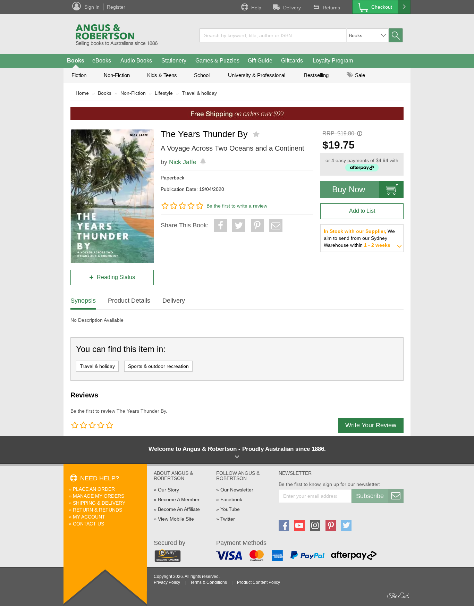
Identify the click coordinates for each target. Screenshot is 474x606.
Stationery (173, 61)
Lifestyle (164, 93)
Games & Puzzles (217, 61)
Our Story (168, 490)
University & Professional (256, 75)
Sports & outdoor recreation (158, 366)
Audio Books (136, 61)
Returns (331, 7)
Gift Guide (260, 61)
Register (116, 7)
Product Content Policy (258, 582)
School (202, 75)
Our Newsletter (236, 490)
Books (75, 61)
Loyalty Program (333, 61)
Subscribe (370, 496)
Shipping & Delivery (99, 503)
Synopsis (83, 300)
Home (82, 93)
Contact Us (88, 524)
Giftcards (292, 61)
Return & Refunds (97, 510)
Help (256, 7)
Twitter (227, 519)
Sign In (92, 7)
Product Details (129, 300)
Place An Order (94, 489)
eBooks (101, 61)
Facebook (231, 499)
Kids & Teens (162, 75)
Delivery (292, 7)
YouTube (230, 509)
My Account (89, 517)
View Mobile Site (176, 519)
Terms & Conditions (208, 582)
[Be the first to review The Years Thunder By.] (257, 134)
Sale (359, 75)
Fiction (78, 75)
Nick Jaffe (182, 162)
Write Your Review (370, 425)
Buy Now (348, 189)
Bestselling (316, 75)
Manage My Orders (98, 496)
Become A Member (179, 499)
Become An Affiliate (179, 509)
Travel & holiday (199, 93)
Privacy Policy (167, 582)
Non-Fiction (117, 75)
